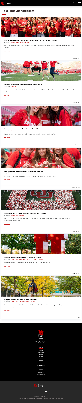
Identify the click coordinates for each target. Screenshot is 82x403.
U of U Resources (41, 374)
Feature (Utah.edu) (31, 259)
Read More (7, 51)
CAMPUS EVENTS (41, 371)
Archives (41, 358)
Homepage (41, 350)
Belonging (14, 42)
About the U (51, 398)
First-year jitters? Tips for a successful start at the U (21, 300)
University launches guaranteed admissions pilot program (23, 85)
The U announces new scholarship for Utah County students (23, 171)
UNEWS (41, 369)
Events (41, 356)
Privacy (45, 398)
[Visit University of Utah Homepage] (2, 3)
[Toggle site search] (73, 3)
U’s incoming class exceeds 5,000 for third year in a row (22, 258)
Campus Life (20, 42)
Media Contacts (59, 398)
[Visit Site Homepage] (41, 337)
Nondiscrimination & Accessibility (27, 398)
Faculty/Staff (21, 259)
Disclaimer (39, 398)
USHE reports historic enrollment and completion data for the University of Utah (30, 40)
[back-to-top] (80, 400)
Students (27, 42)
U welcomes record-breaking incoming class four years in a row (25, 213)
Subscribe (41, 360)
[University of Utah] (41, 385)
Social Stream (41, 372)
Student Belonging (23, 301)
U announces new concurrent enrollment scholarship (21, 129)
